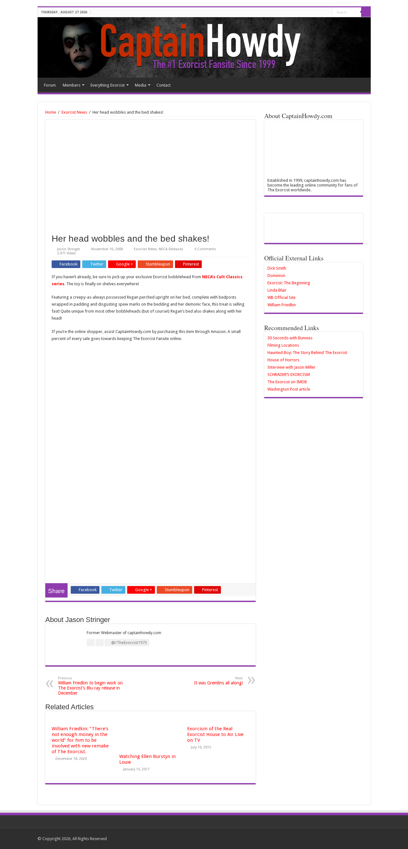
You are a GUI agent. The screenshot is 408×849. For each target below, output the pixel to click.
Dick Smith (276, 268)
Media (140, 85)
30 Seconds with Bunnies (289, 338)
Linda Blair (277, 290)
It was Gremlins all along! (218, 680)
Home (50, 112)
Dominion (276, 275)
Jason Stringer (68, 249)
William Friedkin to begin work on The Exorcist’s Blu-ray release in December (90, 686)
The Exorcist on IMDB (287, 381)
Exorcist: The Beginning (288, 282)
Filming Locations (283, 345)
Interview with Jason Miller (291, 367)
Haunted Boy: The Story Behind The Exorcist (307, 352)
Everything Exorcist (108, 85)
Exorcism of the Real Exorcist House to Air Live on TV (215, 734)
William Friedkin (281, 304)
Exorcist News (74, 112)
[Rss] (327, 12)
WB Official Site (281, 297)
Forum (50, 85)
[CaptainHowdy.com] (204, 47)
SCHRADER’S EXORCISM (288, 374)
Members (71, 85)
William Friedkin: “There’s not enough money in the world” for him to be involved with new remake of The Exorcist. (80, 740)
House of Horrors (283, 359)
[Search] (366, 12)
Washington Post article (288, 389)
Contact (164, 85)
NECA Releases (171, 249)
